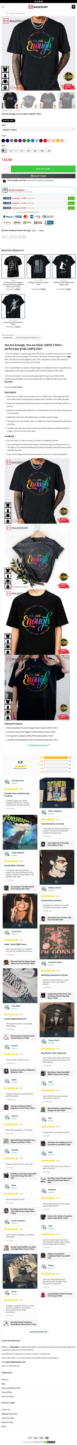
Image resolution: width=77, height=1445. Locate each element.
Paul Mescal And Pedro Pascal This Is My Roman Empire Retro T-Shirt (23, 1211)
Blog (3, 1384)
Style (4, 125)
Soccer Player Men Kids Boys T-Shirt (13, 323)
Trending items (7, 111)
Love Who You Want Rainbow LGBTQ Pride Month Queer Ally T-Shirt (32, 740)
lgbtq (41, 230)
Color (4, 136)
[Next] (71, 53)
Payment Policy (7, 1422)
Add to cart (43, 169)
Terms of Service (8, 1396)
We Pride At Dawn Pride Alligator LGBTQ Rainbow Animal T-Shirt (31, 732)
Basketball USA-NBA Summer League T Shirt (64, 283)
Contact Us (6, 1409)
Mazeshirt (9, 382)
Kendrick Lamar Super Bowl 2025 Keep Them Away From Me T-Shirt (23, 1176)
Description (7, 338)
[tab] (8, 337)
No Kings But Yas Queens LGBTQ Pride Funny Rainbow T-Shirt (30, 736)
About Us (5, 1379)
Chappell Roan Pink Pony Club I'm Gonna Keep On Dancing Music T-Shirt (59, 996)
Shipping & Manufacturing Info (27, 338)
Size (3, 146)
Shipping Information (9, 1414)
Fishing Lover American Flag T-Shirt (38, 283)
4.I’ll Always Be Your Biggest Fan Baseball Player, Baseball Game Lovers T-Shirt (13, 284)
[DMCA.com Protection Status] (49, 1442)
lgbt (33, 230)
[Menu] (3, 6)
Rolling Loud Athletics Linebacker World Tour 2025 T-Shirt (59, 1256)
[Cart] (73, 7)
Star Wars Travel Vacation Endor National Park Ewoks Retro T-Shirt (60, 1180)
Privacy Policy (7, 1392)
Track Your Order (8, 1418)
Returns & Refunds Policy (11, 1388)
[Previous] (5, 53)
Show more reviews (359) (39, 1332)
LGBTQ (18, 111)
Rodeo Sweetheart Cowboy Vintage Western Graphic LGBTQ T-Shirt (32, 728)
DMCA (4, 1426)
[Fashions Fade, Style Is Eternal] (38, 7)
